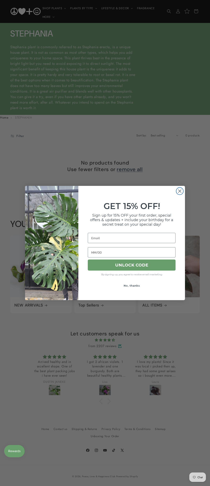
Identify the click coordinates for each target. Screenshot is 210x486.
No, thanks (132, 285)
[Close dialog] (179, 191)
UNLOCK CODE (131, 265)
